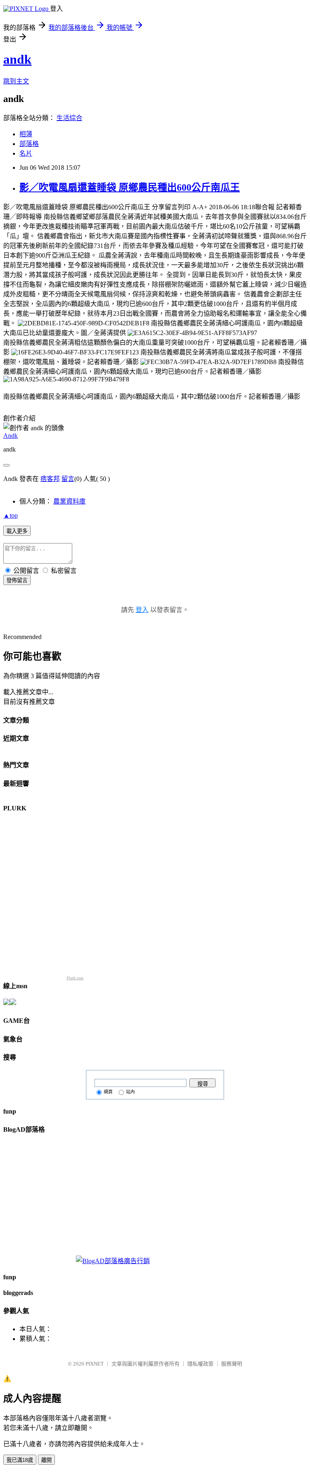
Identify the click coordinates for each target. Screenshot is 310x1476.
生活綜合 (69, 117)
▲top (10, 515)
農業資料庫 (69, 501)
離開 (46, 1460)
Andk (10, 435)
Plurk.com (75, 978)
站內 (130, 1091)
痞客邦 (50, 478)
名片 (25, 153)
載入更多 (16, 531)
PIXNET (95, 1364)
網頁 (108, 1091)
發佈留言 (16, 580)
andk (17, 59)
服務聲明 (231, 1364)
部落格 (29, 143)
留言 (67, 478)
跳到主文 (16, 81)
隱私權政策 (200, 1364)
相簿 (25, 134)
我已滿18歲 (19, 1460)
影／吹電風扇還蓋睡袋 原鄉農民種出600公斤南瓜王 (129, 187)
